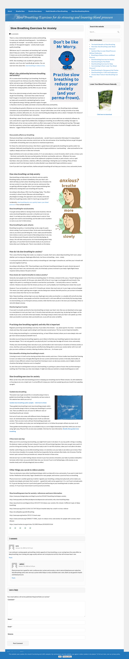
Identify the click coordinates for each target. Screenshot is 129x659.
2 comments (14, 34)
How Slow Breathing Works (80, 11)
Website (10, 634)
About (10, 11)
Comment (11, 599)
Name (10, 619)
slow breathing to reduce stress (35, 65)
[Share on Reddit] (22, 529)
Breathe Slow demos (35, 11)
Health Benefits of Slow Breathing (57, 11)
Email (10, 626)
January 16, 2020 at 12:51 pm (24, 548)
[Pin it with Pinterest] (27, 529)
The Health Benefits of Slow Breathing (103, 44)
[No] (127, 655)
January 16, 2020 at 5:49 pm (27, 566)
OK (60, 656)
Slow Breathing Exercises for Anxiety (102, 59)
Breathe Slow (20, 11)
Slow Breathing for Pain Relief (100, 62)
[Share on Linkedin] (32, 529)
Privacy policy (67, 656)
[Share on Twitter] (17, 529)
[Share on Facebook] (12, 529)
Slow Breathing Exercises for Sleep (102, 64)
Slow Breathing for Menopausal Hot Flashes (104, 70)
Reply (10, 557)
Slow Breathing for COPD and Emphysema (104, 72)
